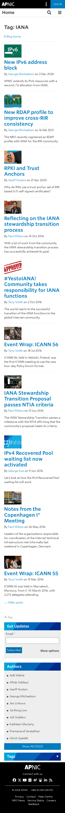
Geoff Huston (17, 180)
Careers (51, 800)
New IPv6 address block (25, 65)
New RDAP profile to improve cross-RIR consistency (28, 118)
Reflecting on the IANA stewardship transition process (32, 224)
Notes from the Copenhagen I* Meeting (22, 515)
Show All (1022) (32, 746)
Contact (31, 796)
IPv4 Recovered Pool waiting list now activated (28, 459)
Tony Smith (15, 302)
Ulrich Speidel (19, 738)
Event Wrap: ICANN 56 (31, 344)
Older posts (13, 602)
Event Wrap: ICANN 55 (31, 573)
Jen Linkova (17, 703)
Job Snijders (18, 717)
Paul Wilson (16, 236)
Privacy (19, 796)
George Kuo (16, 471)
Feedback (33, 804)
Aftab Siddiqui (19, 682)
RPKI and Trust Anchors (21, 171)
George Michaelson (21, 74)
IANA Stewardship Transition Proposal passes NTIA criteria (28, 399)
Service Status (35, 800)
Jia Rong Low (18, 710)
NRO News (18, 800)
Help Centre (45, 796)
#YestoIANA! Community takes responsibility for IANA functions (32, 287)
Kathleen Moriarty (22, 724)
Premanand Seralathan (25, 731)
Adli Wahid (17, 675)
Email (10, 634)
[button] (49, 12)
